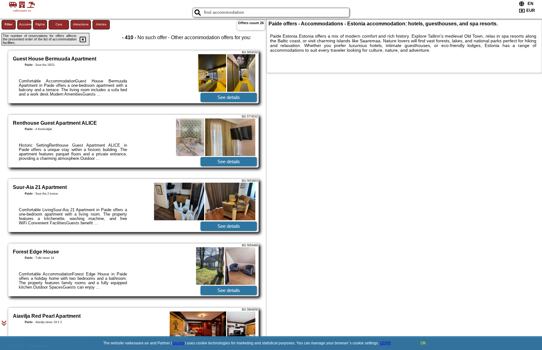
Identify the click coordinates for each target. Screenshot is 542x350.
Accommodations (25, 24)
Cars (59, 24)
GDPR (385, 343)
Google (178, 343)
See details (228, 97)
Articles (101, 24)
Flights (40, 24)
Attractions (80, 24)
